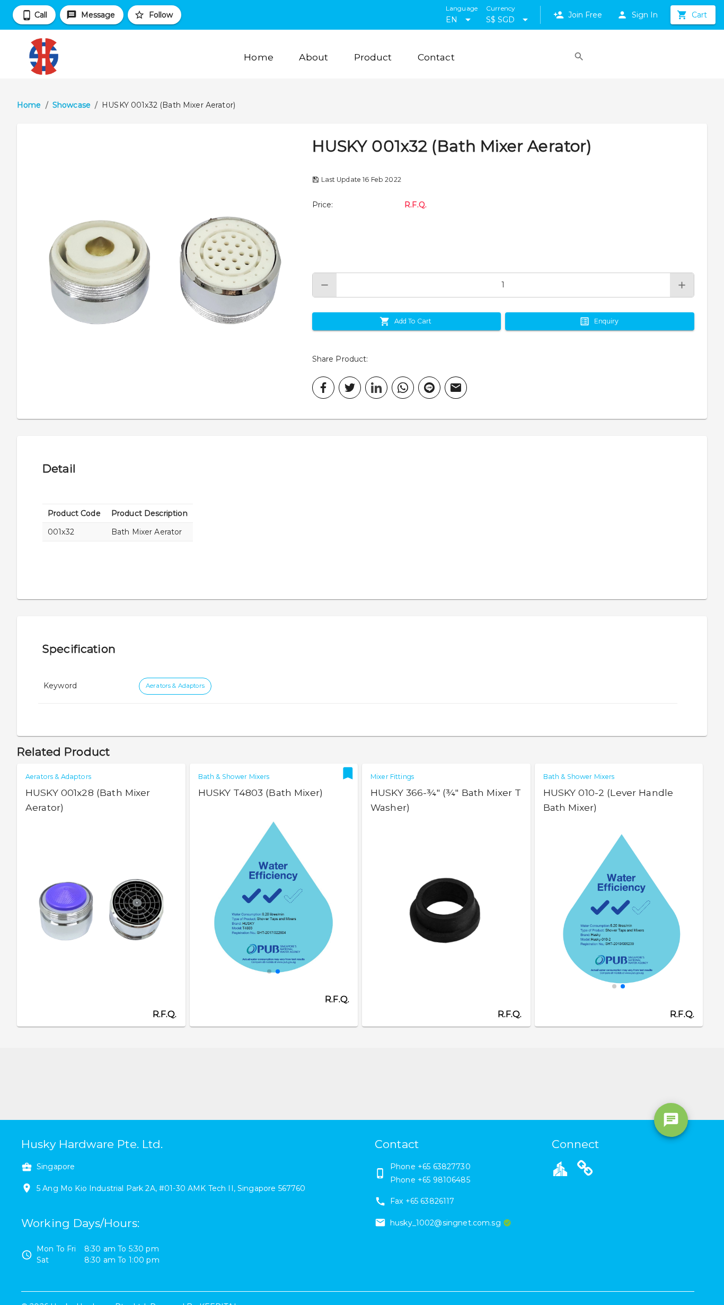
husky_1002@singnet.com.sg (445, 1223)
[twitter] (350, 387)
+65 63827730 (444, 1166)
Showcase (71, 105)
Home (29, 105)
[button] (164, 271)
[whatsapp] (403, 387)
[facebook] (323, 387)
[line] (429, 387)
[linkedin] (376, 387)
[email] (456, 387)
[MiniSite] (585, 1170)
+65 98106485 (444, 1180)
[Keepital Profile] (560, 1168)
